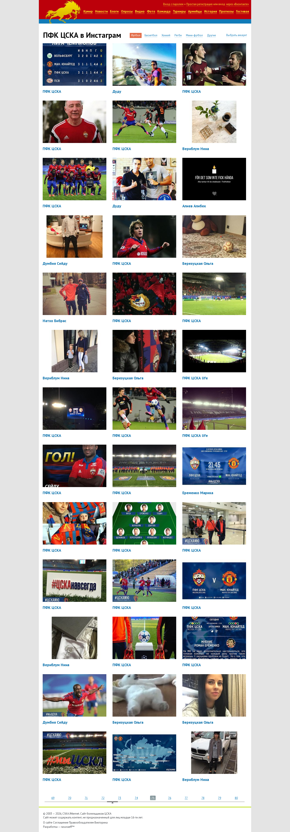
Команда (163, 11)
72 (102, 798)
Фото (151, 11)
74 (136, 798)
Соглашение (60, 822)
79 (219, 798)
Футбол (135, 35)
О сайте (47, 822)
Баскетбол (151, 35)
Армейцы (195, 11)
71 (86, 798)
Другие (211, 35)
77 (186, 798)
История (210, 11)
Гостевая (242, 11)
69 (52, 798)
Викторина (101, 822)
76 (169, 798)
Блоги (114, 11)
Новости (101, 11)
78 (202, 798)
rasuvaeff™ (68, 827)
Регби (178, 35)
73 (119, 798)
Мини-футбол (194, 35)
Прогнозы (226, 11)
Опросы (127, 11)
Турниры (179, 11)
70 (69, 798)
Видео (140, 11)
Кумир (88, 11)
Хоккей (166, 35)
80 (236, 798)
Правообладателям (81, 822)
